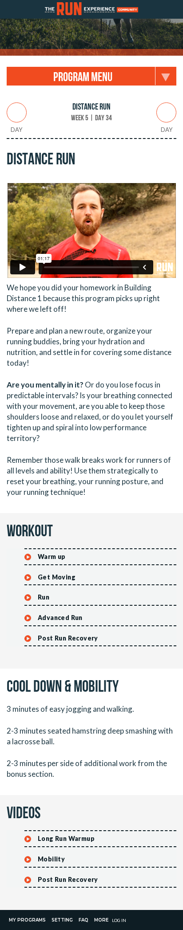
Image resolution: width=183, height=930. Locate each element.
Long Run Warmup (66, 838)
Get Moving (57, 577)
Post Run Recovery (68, 638)
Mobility (51, 859)
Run (43, 597)
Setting (62, 920)
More (101, 920)
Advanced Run (60, 617)
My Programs (27, 920)
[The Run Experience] (91, 9)
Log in (119, 920)
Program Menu (82, 77)
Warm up (52, 556)
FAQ (83, 920)
